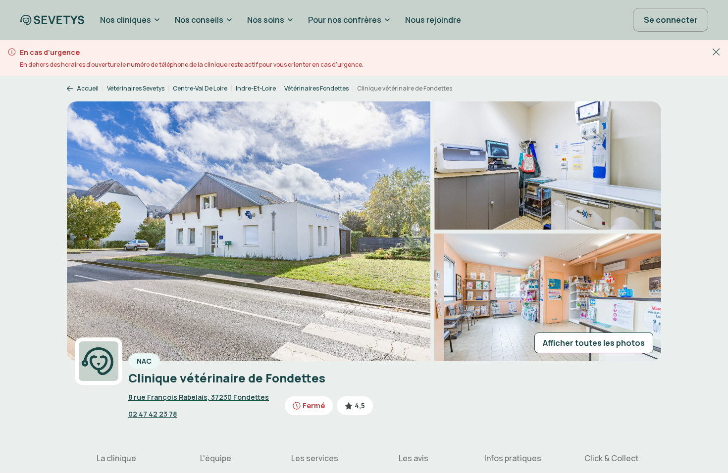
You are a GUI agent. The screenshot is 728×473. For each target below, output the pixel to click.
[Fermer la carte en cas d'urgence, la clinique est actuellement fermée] (716, 51)
